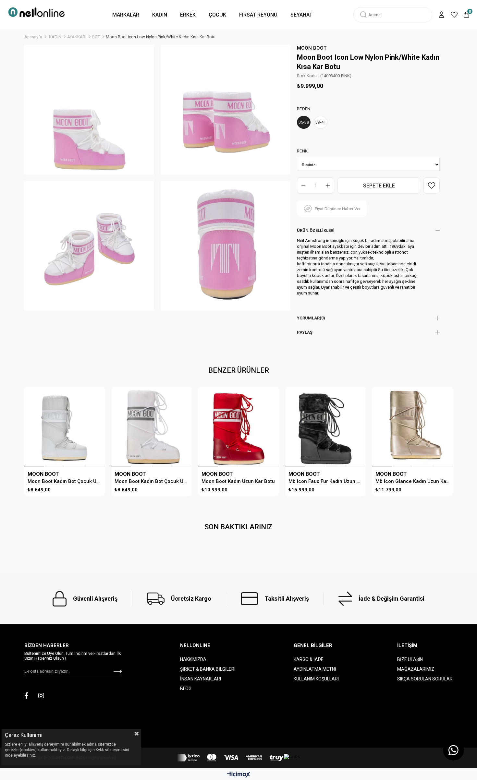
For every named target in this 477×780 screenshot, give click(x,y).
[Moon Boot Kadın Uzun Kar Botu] (238, 426)
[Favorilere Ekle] (431, 185)
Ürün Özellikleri (316, 230)
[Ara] (363, 14)
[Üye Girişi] (441, 14)
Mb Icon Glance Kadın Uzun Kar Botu (412, 481)
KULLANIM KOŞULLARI (316, 678)
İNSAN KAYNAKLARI (200, 678)
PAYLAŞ (304, 332)
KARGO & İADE (309, 659)
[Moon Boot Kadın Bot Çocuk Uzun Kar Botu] (64, 426)
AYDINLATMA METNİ (315, 669)
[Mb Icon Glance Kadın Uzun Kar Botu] (412, 426)
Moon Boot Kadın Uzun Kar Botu (238, 481)
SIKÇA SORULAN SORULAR (425, 678)
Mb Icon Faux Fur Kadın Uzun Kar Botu (325, 481)
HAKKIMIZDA (193, 659)
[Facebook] (26, 695)
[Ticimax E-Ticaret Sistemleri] (238, 775)
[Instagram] (41, 695)
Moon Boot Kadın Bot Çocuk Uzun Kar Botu (65, 481)
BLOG (185, 688)
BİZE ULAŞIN (410, 659)
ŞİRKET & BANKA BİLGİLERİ (208, 669)
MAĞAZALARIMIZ (415, 669)
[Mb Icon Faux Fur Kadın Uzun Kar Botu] (325, 426)
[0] (466, 14)
